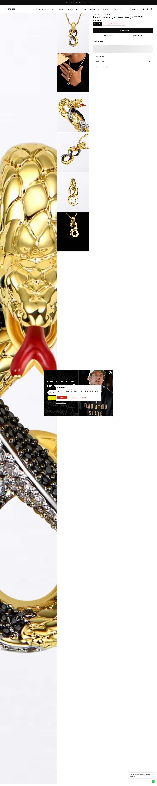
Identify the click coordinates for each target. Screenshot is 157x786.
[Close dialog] (109, 373)
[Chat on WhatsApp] (153, 781)
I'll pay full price (61, 403)
